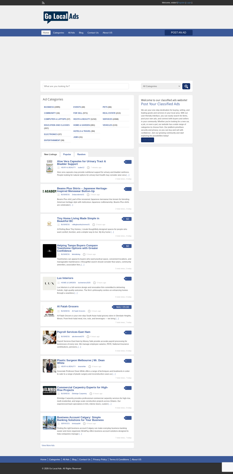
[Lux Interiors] (49, 289)
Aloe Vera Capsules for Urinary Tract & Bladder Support (81, 163)
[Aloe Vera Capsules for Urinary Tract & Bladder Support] (49, 173)
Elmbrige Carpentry (79, 393)
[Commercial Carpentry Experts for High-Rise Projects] (49, 394)
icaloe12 (81, 167)
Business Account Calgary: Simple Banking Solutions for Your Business (80, 419)
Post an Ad (178, 32)
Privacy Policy (100, 459)
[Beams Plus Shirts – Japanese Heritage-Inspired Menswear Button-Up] (49, 194)
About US (107, 32)
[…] (127, 175)
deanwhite (82, 366)
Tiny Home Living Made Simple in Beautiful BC (78, 220)
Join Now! (147, 140)
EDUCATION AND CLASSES (57, 125)
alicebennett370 (78, 336)
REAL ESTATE (109, 113)
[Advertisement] (116, 58)
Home (46, 32)
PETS (105, 107)
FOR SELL (78, 113)
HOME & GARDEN (81, 125)
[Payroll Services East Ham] (49, 343)
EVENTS (77, 107)
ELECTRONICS (51, 134)
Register (181, 3)
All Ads (71, 32)
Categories (58, 32)
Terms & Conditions (119, 459)
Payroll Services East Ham (73, 331)
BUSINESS (49, 107)
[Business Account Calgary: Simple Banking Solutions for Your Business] (49, 429)
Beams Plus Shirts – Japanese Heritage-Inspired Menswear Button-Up (82, 190)
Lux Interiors (65, 278)
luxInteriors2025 (84, 283)
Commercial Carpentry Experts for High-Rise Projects (82, 389)
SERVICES (107, 119)
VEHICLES (107, 125)
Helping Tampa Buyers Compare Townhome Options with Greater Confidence (77, 248)
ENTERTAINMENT (52, 140)
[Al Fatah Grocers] (49, 318)
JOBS (76, 137)
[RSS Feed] (43, 2)
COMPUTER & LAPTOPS (55, 119)
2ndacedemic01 (78, 194)
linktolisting (76, 254)
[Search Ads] (186, 86)
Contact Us (93, 32)
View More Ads (48, 445)
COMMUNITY (50, 113)
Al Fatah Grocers (67, 306)
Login (188, 3)
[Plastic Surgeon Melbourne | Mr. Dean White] (49, 372)
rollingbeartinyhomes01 (81, 224)
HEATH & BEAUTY (81, 119)
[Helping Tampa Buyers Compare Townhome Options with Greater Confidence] (49, 257)
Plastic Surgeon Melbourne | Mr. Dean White (81, 362)
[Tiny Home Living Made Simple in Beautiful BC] (49, 230)
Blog (81, 32)
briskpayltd (76, 423)
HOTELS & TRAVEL (82, 131)
